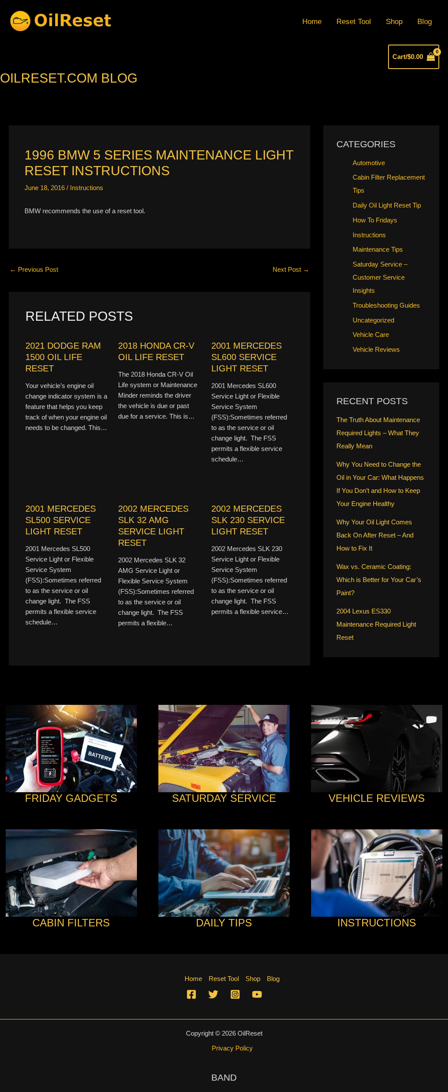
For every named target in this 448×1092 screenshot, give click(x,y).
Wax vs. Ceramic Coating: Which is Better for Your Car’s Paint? (378, 579)
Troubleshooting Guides (386, 305)
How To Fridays (375, 220)
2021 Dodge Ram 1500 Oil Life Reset (63, 357)
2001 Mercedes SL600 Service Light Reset (246, 357)
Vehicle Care (371, 334)
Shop (394, 21)
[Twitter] (213, 994)
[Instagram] (235, 994)
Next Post (291, 269)
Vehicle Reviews (376, 349)
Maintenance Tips (378, 249)
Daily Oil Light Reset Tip (387, 205)
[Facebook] (191, 994)
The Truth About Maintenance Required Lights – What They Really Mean (378, 433)
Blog (424, 21)
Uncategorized (373, 320)
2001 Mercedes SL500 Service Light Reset (60, 520)
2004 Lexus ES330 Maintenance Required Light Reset (376, 624)
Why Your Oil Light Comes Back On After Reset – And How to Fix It (374, 535)
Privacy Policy (232, 1048)
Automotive (369, 162)
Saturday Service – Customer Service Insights (380, 277)
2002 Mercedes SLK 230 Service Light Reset (248, 520)
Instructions (86, 187)
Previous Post (34, 269)
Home (312, 21)
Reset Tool (353, 21)
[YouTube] (257, 994)
